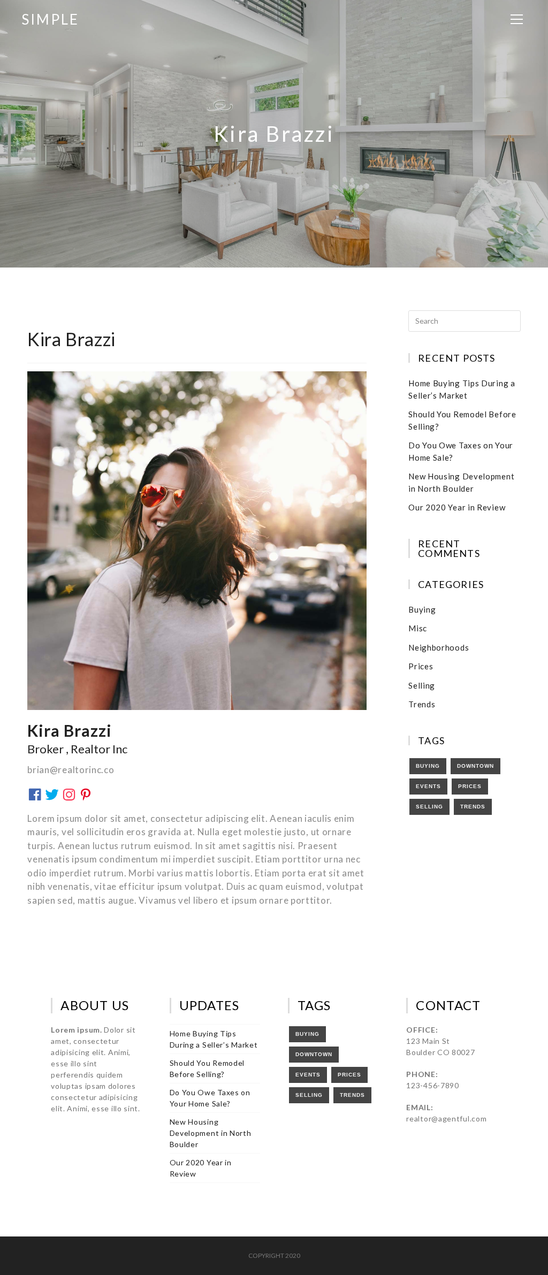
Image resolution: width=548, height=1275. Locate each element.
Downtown (475, 766)
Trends (421, 704)
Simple (50, 19)
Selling (421, 685)
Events (428, 786)
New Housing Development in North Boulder (211, 1133)
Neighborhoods (438, 647)
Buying (422, 609)
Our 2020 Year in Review (456, 507)
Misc (417, 628)
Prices (420, 666)
